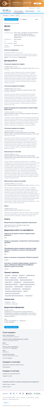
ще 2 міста (14, 348)
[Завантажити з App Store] (29, 393)
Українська (5, 393)
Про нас (18, 397)
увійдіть (6, 57)
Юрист (4, 342)
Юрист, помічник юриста (8, 335)
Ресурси (37, 397)
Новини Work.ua (30, 397)
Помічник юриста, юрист (9, 354)
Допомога (5, 399)
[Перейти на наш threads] (14, 393)
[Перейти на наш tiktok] (23, 393)
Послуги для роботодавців (9, 397)
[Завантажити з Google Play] (37, 393)
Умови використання (13, 399)
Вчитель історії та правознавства (10, 346)
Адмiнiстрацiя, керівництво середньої (13, 364)
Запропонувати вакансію (11, 19)
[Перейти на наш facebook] (10, 393)
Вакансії (7, 386)
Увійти (38, 11)
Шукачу (38, 8)
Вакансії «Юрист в (9, 384)
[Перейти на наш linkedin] (20, 393)
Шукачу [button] (6, 402)
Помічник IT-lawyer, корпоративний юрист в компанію (15, 339)
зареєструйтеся (22, 57)
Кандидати (11, 373)
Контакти (23, 397)
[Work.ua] (7, 10)
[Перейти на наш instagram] (17, 393)
